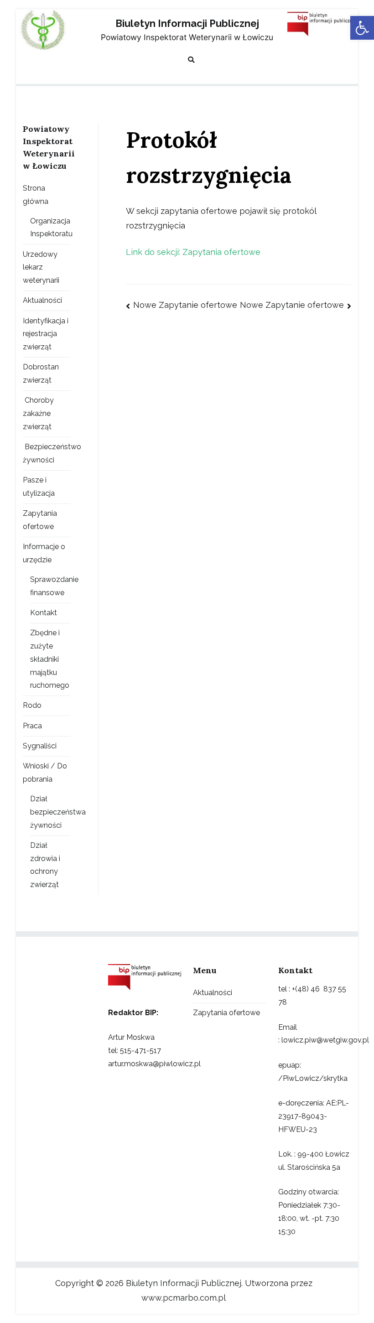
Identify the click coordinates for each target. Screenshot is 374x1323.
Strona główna (35, 195)
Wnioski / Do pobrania (45, 772)
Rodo (32, 705)
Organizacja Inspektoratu (51, 228)
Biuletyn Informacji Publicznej (187, 23)
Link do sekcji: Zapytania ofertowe (193, 252)
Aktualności (42, 300)
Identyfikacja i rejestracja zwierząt (45, 334)
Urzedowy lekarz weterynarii (41, 267)
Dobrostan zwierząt (41, 373)
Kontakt (43, 612)
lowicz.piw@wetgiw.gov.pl (325, 1040)
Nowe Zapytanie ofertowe (185, 305)
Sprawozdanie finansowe (54, 586)
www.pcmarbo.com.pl (183, 1297)
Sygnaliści (40, 746)
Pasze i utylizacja (39, 487)
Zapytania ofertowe (40, 520)
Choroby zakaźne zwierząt (38, 413)
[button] (362, 28)
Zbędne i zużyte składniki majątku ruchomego (49, 659)
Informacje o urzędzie (44, 553)
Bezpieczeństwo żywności (52, 453)
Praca (32, 725)
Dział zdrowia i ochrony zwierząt (45, 865)
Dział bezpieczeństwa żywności (58, 812)
